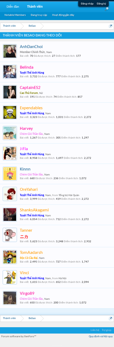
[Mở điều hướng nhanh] (110, 26)
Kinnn (25, 169)
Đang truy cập (39, 15)
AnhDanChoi (31, 47)
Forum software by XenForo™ (18, 336)
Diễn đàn (13, 6)
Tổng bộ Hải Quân (69, 195)
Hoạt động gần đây (63, 15)
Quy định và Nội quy (101, 336)
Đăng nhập (87, 3)
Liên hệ (95, 330)
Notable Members (15, 15)
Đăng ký (101, 3)
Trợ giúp (106, 330)
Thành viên (35, 6)
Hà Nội (63, 278)
